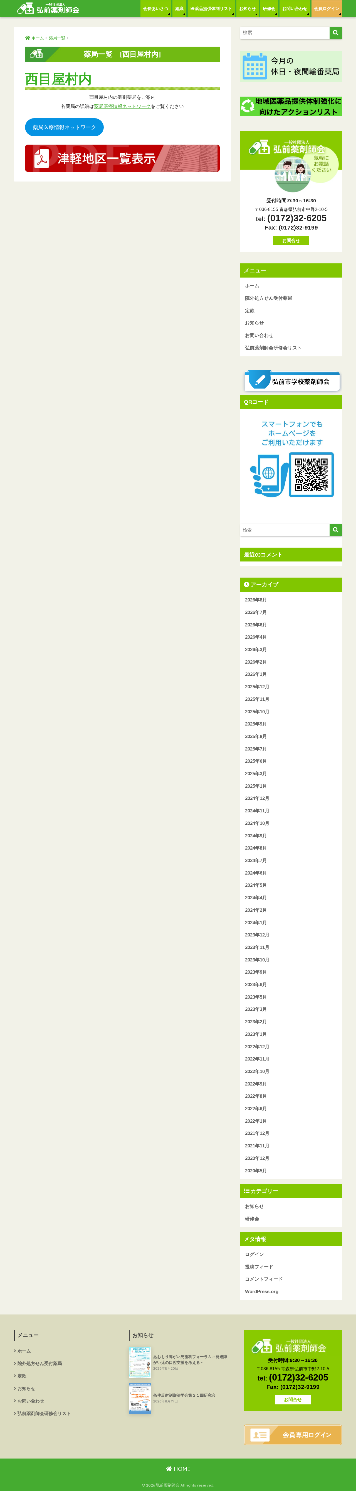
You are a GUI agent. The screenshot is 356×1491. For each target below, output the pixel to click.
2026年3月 (256, 649)
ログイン (254, 1254)
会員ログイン (326, 8)
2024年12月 (257, 798)
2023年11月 (257, 947)
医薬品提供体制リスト (211, 8)
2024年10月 (257, 823)
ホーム (252, 285)
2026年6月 (256, 625)
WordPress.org (261, 1291)
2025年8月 (256, 736)
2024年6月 (256, 873)
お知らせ (247, 8)
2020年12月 (257, 1158)
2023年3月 (256, 1009)
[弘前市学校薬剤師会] (291, 381)
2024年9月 (256, 835)
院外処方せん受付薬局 (268, 298)
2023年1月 (256, 1034)
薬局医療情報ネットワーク (122, 106)
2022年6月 (256, 1108)
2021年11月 (257, 1146)
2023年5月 (256, 997)
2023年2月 (256, 1021)
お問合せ (291, 240)
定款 (249, 310)
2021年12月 (257, 1133)
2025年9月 (256, 724)
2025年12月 (257, 686)
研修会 (269, 8)
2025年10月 (257, 711)
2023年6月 (256, 984)
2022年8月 (256, 1096)
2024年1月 (256, 922)
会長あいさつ (155, 8)
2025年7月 (256, 749)
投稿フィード (259, 1267)
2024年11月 (257, 810)
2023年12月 (257, 935)
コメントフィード (264, 1279)
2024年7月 (256, 860)
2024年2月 (256, 910)
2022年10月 (257, 1071)
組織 (179, 8)
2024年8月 (256, 848)
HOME (181, 1468)
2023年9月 (256, 972)
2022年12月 (257, 1046)
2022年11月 (257, 1059)
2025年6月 (256, 761)
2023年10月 (257, 960)
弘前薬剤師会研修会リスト (273, 348)
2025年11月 (257, 699)
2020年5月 (256, 1170)
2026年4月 (256, 637)
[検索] (336, 33)
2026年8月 (256, 600)
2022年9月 (256, 1084)
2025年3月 (256, 773)
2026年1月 (256, 674)
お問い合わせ (294, 8)
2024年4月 (256, 897)
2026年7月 (256, 612)
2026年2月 (256, 662)
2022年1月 (256, 1121)
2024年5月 (256, 885)
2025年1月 (256, 786)
